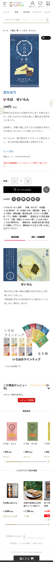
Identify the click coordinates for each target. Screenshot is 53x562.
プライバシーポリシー (36, 538)
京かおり (9, 92)
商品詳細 (15, 236)
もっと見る (8, 151)
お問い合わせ (37, 543)
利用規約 (13, 543)
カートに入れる (24, 189)
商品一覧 (15, 30)
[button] (48, 461)
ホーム (5, 30)
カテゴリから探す (12, 19)
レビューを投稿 (26, 400)
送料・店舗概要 (38, 236)
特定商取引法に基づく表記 (15, 537)
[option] (26, 60)
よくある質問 (24, 543)
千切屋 (26, 516)
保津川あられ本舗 (10, 516)
